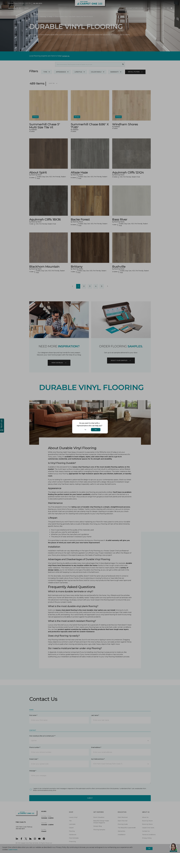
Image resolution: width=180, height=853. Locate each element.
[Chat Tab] (90, 426)
